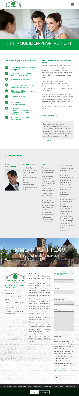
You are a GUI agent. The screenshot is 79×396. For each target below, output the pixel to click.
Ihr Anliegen (58, 310)
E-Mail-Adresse (59, 299)
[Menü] (71, 4)
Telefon (57, 288)
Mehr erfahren (44, 392)
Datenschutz (58, 336)
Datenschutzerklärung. (60, 370)
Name (56, 278)
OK (34, 392)
